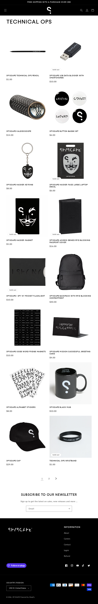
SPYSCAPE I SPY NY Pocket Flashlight (25, 296)
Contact (67, 544)
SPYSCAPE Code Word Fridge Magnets (26, 352)
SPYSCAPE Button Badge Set (64, 131)
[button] (5, 10)
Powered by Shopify (27, 597)
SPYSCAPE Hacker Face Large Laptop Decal (69, 186)
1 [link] (42, 478)
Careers (67, 539)
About (66, 533)
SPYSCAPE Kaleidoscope (18, 131)
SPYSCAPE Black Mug (60, 407)
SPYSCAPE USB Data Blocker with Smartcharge (67, 77)
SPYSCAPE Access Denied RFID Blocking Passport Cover (70, 241)
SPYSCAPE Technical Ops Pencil (22, 76)
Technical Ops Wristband (63, 461)
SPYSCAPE (16, 597)
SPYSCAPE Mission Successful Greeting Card (70, 353)
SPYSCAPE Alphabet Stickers (21, 407)
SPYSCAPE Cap (13, 461)
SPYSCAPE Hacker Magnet (19, 240)
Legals (66, 550)
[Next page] (56, 478)
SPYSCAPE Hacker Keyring (19, 185)
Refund (67, 556)
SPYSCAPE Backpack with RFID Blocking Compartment (70, 297)
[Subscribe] (69, 509)
